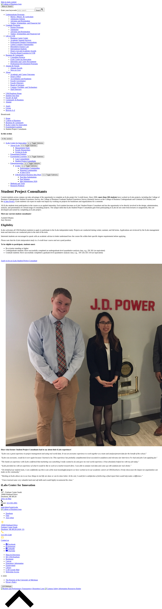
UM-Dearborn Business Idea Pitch (28, 175)
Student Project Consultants (25, 161)
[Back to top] (19, 607)
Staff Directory (16, 89)
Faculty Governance (18, 81)
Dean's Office (15, 77)
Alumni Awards (16, 68)
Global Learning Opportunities (21, 44)
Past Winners (25, 179)
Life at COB (10, 36)
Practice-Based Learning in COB (22, 53)
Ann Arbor (10, 518)
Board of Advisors (17, 85)
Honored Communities (28, 170)
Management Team (22, 148)
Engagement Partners (18, 154)
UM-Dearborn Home (14, 93)
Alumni (8, 102)
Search (40, 9)
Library (8, 568)
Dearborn (9, 513)
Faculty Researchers (22, 150)
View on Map (6, 499)
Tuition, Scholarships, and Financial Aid (25, 23)
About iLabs (15, 145)
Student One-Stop (12, 96)
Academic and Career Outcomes (22, 74)
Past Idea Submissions (28, 177)
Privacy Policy (11, 582)
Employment (10, 565)
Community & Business (15, 100)
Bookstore (9, 559)
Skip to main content (8, 2)
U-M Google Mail (12, 570)
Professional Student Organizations (23, 42)
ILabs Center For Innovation (16, 125)
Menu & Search (7, 6)
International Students (18, 49)
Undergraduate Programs (15, 15)
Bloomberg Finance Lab (19, 47)
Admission (14, 30)
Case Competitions (22, 159)
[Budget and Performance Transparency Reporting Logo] (23, 589)
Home (8, 118)
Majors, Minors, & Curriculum (21, 17)
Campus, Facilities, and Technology (23, 87)
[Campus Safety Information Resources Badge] (63, 589)
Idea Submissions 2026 (28, 181)
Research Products (17, 186)
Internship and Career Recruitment (23, 62)
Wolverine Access (12, 572)
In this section (7, 139)
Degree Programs (16, 27)
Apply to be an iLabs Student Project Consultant (19, 261)
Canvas (8, 561)
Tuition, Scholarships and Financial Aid (25, 34)
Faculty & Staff (11, 98)
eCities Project (9, 201)
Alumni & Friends (12, 66)
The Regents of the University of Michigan (22, 580)
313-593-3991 (12, 503)
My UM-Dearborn (13, 557)
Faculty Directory (17, 83)
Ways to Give (15, 70)
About (8, 72)
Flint (7, 516)
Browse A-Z (10, 110)
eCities (17, 166)
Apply (8, 106)
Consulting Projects (17, 57)
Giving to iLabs (21, 152)
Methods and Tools (17, 183)
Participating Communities (30, 168)
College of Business (13, 121)
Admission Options (17, 19)
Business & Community (15, 55)
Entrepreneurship (16, 163)
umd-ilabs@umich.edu (9, 507)
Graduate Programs (13, 25)
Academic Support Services (20, 40)
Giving (8, 108)
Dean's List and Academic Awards (23, 51)
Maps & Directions (13, 555)
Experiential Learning (14, 127)
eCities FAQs (25, 172)
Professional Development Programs (24, 64)
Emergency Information (14, 563)
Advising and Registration (20, 21)
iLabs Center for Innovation (20, 59)
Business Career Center (19, 38)
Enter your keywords (9, 10)
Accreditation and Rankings (20, 79)
